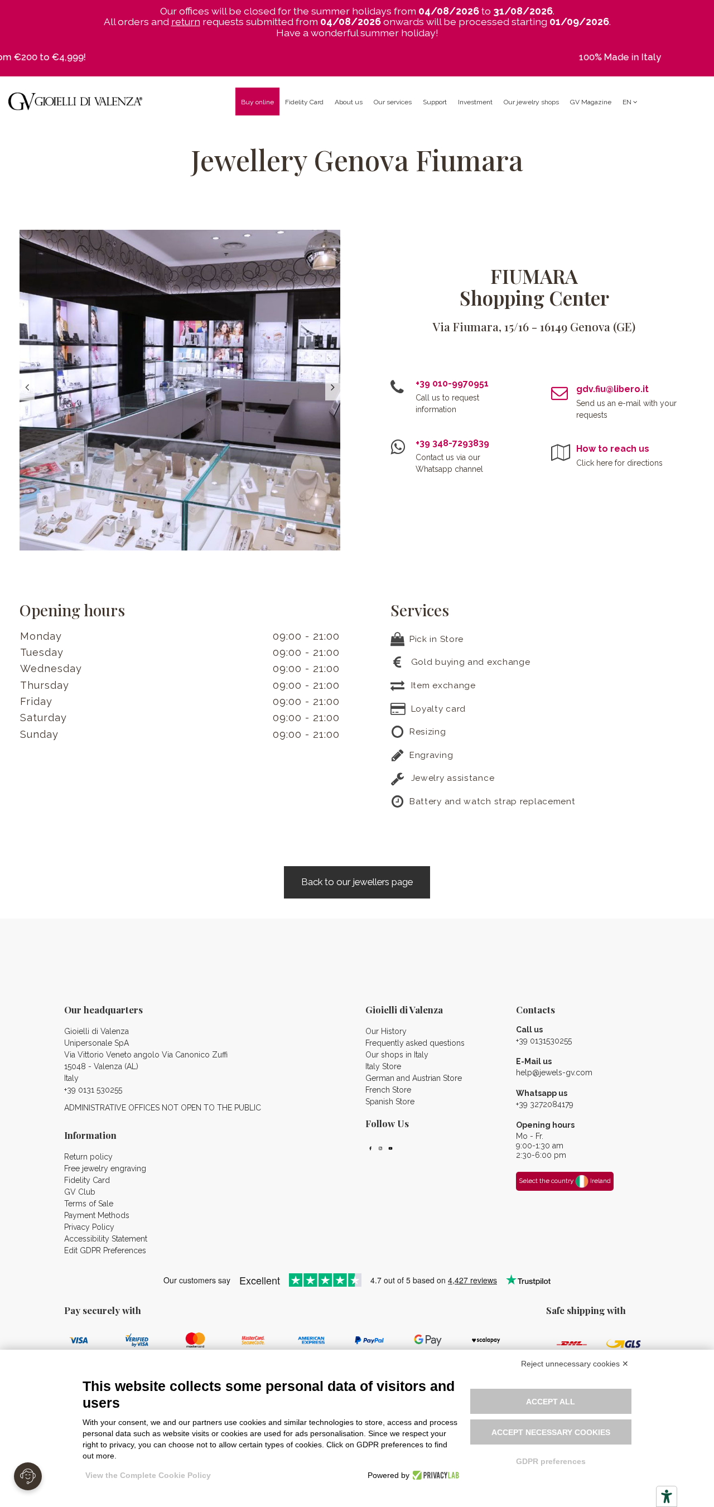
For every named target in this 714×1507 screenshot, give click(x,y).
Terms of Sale (88, 1203)
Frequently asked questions (415, 1043)
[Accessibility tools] (666, 1496)
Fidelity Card (87, 1180)
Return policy (88, 1156)
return (185, 21)
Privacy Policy (89, 1227)
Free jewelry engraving (105, 1168)
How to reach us (612, 448)
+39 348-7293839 (452, 443)
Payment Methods (96, 1215)
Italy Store (383, 1066)
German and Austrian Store (413, 1078)
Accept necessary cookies (550, 1432)
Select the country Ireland (565, 1181)
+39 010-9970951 (452, 383)
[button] (348, 101)
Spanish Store (389, 1101)
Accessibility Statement (105, 1238)
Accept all (550, 1401)
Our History (386, 1031)
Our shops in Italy (396, 1054)
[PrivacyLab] (434, 1475)
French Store (388, 1089)
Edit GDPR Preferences (105, 1250)
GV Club (79, 1191)
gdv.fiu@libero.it (612, 389)
